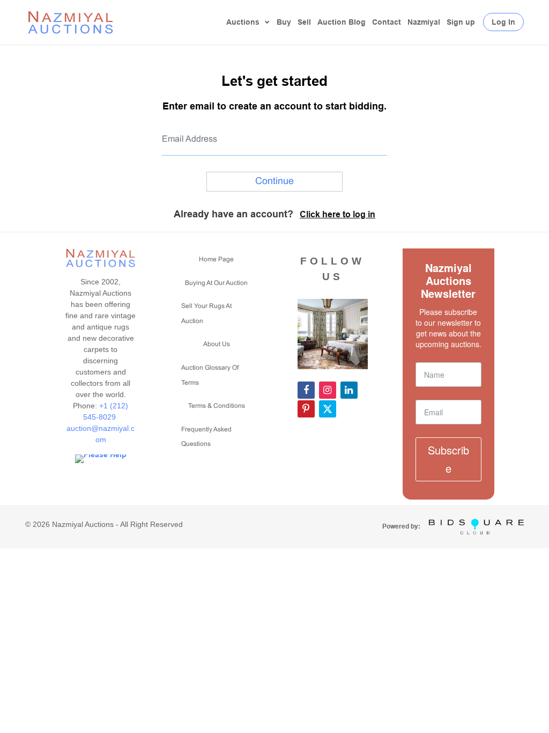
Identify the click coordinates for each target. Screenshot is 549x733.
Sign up (461, 22)
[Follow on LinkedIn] (349, 390)
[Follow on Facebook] (306, 390)
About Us (216, 344)
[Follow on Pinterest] (306, 408)
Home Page (216, 259)
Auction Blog (341, 22)
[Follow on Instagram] (327, 390)
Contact (386, 22)
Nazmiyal (423, 22)
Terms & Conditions (216, 406)
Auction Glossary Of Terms (210, 375)
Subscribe (448, 459)
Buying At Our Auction (216, 283)
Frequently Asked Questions (206, 437)
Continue (274, 181)
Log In (503, 22)
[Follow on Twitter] (327, 408)
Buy (284, 22)
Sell (304, 22)
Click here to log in (337, 214)
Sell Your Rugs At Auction (206, 314)
